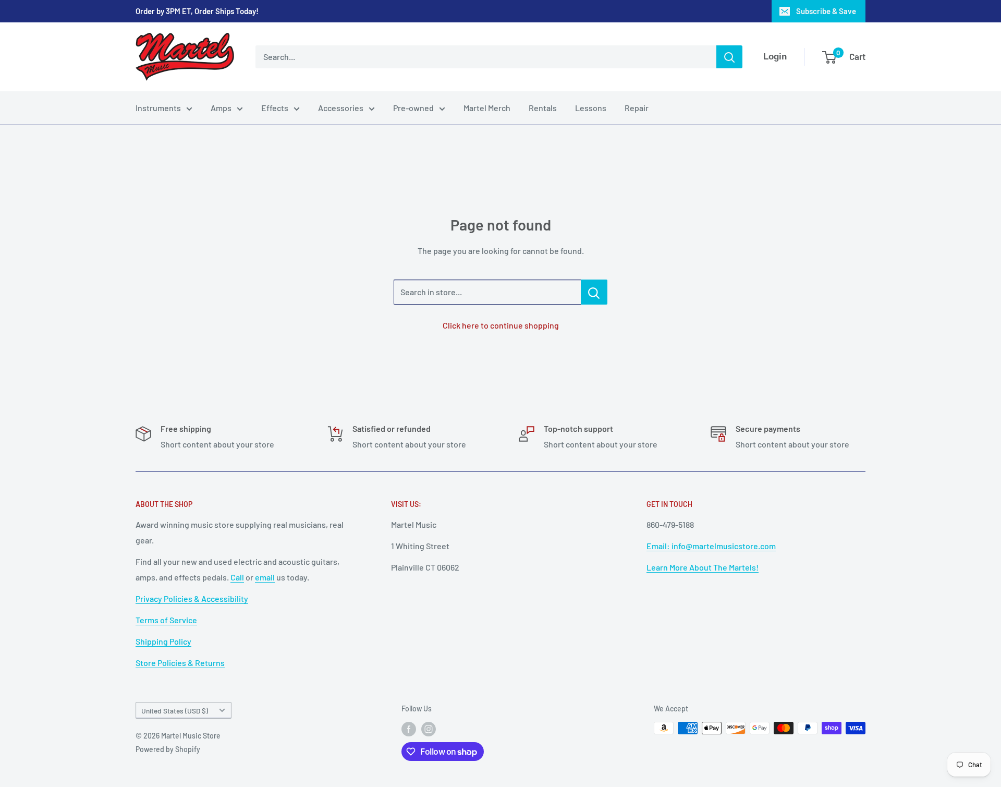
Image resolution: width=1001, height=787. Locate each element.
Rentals (543, 108)
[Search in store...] (594, 292)
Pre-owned (413, 108)
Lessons (590, 108)
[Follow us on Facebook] (408, 729)
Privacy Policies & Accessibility (192, 598)
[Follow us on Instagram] (428, 729)
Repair (637, 108)
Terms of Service (166, 620)
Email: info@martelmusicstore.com (711, 546)
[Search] (729, 56)
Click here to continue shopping (501, 325)
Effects (274, 108)
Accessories (340, 108)
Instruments (158, 108)
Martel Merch (486, 108)
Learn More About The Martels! (702, 567)
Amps (221, 108)
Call (237, 577)
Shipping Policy (163, 641)
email (265, 577)
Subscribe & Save (826, 11)
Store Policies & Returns (180, 663)
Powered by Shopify (168, 749)
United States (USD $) (174, 710)
